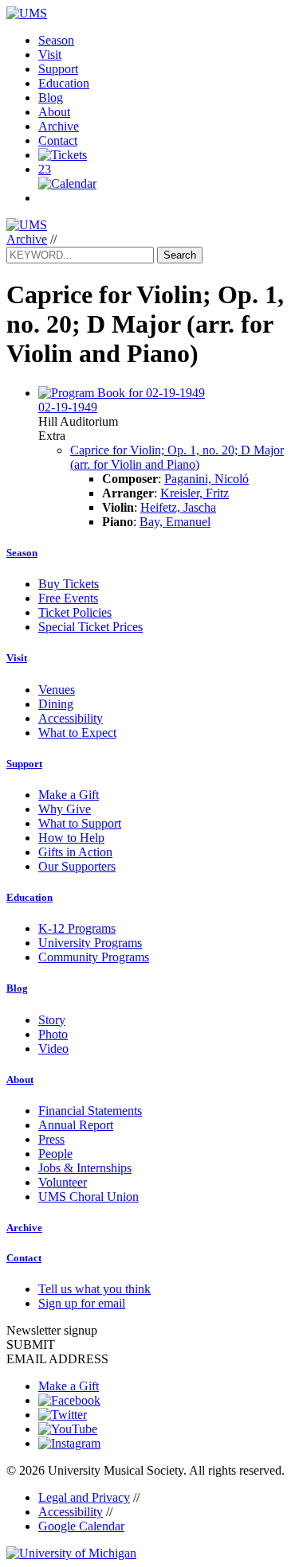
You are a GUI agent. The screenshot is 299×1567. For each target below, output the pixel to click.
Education (63, 83)
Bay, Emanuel (175, 521)
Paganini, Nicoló (206, 478)
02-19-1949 (67, 407)
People (55, 1153)
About (54, 112)
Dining (55, 704)
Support (58, 69)
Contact (57, 140)
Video (53, 1048)
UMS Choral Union (88, 1196)
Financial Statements (90, 1110)
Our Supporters (77, 866)
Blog (50, 97)
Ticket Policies (75, 612)
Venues (56, 689)
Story (51, 1020)
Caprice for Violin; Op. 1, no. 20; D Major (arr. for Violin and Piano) (177, 457)
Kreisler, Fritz (194, 493)
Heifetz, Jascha (178, 507)
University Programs (90, 942)
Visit (49, 54)
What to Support (79, 823)
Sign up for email (81, 1303)
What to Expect (77, 732)
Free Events (68, 598)
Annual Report (75, 1125)
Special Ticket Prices (90, 626)
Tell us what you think (94, 1289)
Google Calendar (81, 1526)
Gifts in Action (75, 852)
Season (56, 40)
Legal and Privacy (84, 1497)
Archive (58, 126)
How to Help (71, 837)
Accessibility (70, 718)
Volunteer (62, 1182)
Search (179, 255)
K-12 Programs (77, 928)
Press (51, 1139)
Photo (53, 1034)
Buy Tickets (68, 584)
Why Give (64, 809)
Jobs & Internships (85, 1168)
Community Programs (93, 957)
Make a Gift (68, 794)
